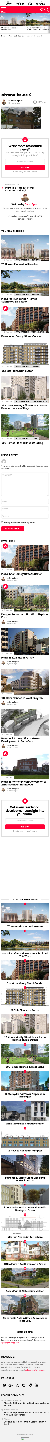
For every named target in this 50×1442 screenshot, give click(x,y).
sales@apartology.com (35, 1370)
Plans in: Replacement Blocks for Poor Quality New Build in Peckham (26, 1413)
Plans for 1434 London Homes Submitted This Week (38, 29)
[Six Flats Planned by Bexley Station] (25, 1111)
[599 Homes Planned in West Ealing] (25, 427)
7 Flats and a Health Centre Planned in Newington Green (25, 1209)
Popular (19, 4)
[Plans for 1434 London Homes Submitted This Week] (25, 283)
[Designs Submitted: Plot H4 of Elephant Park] (25, 598)
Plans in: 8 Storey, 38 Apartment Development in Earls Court (21, 740)
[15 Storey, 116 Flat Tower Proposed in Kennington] (25, 1081)
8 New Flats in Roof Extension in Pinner (25, 1264)
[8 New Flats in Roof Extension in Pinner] (25, 1251)
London (35, 294)
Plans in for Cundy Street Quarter (21, 336)
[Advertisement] (25, 63)
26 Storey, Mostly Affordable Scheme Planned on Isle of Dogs (24, 407)
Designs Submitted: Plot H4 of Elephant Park (25, 616)
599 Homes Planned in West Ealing (22, 443)
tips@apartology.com (10, 1343)
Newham (35, 260)
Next (48, 23)
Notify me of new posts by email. (19, 522)
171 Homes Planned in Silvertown (9, 29)
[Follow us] (41, 9)
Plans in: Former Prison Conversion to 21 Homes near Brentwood (23, 783)
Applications (22, 260)
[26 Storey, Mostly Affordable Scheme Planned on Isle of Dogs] (25, 389)
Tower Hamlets (39, 401)
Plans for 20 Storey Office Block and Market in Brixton (25, 1179)
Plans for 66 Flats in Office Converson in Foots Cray (25, 1319)
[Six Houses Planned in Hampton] (25, 1138)
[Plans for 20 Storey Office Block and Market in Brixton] (25, 1165)
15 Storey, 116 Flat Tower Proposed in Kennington (25, 1095)
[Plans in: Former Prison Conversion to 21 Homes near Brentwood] (25, 765)
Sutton (35, 366)
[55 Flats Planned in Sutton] (25, 355)
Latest (8, 4)
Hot (30, 4)
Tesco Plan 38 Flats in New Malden (25, 1291)
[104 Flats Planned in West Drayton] (25, 682)
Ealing (34, 438)
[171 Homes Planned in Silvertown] (13, 19)
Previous (1, 23)
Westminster (38, 332)
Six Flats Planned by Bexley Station (25, 1123)
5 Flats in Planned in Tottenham (25, 1237)
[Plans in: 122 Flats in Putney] (25, 641)
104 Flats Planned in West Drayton (22, 698)
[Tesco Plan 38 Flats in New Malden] (25, 1278)
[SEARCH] (46, 9)
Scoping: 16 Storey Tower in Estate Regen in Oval (25, 1423)
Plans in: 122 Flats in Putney (17, 657)
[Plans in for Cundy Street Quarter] (25, 320)
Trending (40, 4)
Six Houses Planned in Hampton (25, 1150)
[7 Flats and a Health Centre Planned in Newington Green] (25, 1195)
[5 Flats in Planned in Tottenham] (25, 1224)
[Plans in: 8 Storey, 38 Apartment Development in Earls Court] (25, 722)
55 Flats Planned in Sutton (17, 371)
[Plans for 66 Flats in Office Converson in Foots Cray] (25, 1305)
